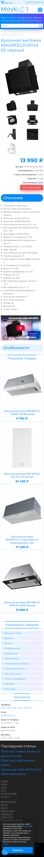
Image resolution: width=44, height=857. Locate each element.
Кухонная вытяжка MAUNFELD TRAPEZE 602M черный (22, 604)
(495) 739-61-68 (8, 707)
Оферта (36, 846)
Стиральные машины (15, 668)
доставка (38, 182)
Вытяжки (9, 638)
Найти (40, 26)
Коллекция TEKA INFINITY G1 (21, 769)
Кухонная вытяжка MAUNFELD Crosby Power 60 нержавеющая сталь (22, 539)
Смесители (10, 683)
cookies (26, 826)
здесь (5, 844)
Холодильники (11, 658)
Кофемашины (11, 653)
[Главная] (14, 12)
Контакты (5, 796)
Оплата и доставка (9, 793)
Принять (18, 850)
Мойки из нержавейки (15, 678)
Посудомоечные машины (17, 663)
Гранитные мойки (13, 673)
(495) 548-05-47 (24, 707)
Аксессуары (10, 688)
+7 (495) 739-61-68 (34, 2)
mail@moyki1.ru (8, 715)
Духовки (8, 643)
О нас (3, 790)
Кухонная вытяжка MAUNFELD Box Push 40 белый (22, 475)
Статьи (4, 787)
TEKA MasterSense (13, 774)
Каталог (4, 784)
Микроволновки (12, 648)
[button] (5, 852)
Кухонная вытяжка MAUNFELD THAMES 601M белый (22, 412)
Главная (4, 781)
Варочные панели (13, 633)
